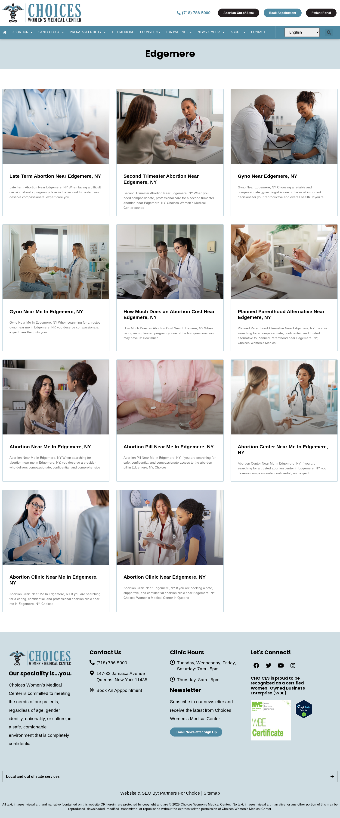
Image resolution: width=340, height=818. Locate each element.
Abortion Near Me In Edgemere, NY (50, 446)
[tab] (170, 776)
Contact (258, 32)
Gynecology (49, 32)
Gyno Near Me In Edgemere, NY (46, 311)
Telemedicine (123, 32)
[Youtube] (280, 665)
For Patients (177, 32)
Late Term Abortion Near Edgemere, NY (55, 176)
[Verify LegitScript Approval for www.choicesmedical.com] (303, 716)
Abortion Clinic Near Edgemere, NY (165, 577)
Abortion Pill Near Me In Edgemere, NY (169, 446)
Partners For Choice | (182, 793)
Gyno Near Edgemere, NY (267, 176)
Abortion (20, 32)
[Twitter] (268, 665)
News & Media (209, 32)
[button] (329, 32)
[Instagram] (293, 665)
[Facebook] (256, 665)
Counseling (150, 32)
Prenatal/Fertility (86, 32)
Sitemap (212, 793)
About (236, 32)
